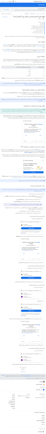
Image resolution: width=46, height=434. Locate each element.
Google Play (13, 406)
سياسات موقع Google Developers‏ (28, 376)
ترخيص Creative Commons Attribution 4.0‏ (27, 375)
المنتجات (37, 13)
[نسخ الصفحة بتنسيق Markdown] (40, 19)
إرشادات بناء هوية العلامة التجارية (40, 397)
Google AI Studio (12, 401)
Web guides (42, 4)
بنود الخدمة (43, 395)
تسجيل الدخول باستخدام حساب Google (24, 395)
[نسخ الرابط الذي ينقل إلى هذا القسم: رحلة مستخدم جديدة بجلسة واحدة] (29, 216)
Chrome (13, 397)
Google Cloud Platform (41, 420)
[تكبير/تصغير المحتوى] (38, 22)
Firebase (13, 399)
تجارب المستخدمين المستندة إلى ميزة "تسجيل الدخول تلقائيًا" (26, 189)
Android (13, 395)
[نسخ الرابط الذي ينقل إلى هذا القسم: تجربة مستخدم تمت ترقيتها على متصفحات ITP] (20, 147)
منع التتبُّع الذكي (40, 149)
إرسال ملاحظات (5, 16)
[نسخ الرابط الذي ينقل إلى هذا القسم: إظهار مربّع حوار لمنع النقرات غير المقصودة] (22, 106)
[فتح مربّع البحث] (15, 1)
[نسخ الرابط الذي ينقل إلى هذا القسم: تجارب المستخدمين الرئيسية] (29, 185)
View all (13, 408)
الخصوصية (40, 428)
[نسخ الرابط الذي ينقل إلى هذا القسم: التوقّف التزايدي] (36, 56)
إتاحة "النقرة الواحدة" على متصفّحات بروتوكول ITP (21, 177)
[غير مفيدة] (2, 14)
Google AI (43, 422)
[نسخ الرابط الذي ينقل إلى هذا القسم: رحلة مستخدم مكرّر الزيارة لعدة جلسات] (27, 348)
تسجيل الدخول (3, 1)
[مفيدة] (4, 14)
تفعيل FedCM (9, 49)
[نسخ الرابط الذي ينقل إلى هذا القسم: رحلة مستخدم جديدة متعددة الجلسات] (28, 285)
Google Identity (32, 13)
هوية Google (28, 397)
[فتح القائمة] (44, 1)
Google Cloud (12, 404)
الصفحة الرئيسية (42, 13)
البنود (44, 428)
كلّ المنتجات (43, 424)
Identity (40, 1)
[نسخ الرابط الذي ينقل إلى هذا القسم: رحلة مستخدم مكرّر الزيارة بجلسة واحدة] (27, 266)
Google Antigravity (11, 402)
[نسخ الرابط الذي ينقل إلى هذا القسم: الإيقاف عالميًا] (37, 42)
